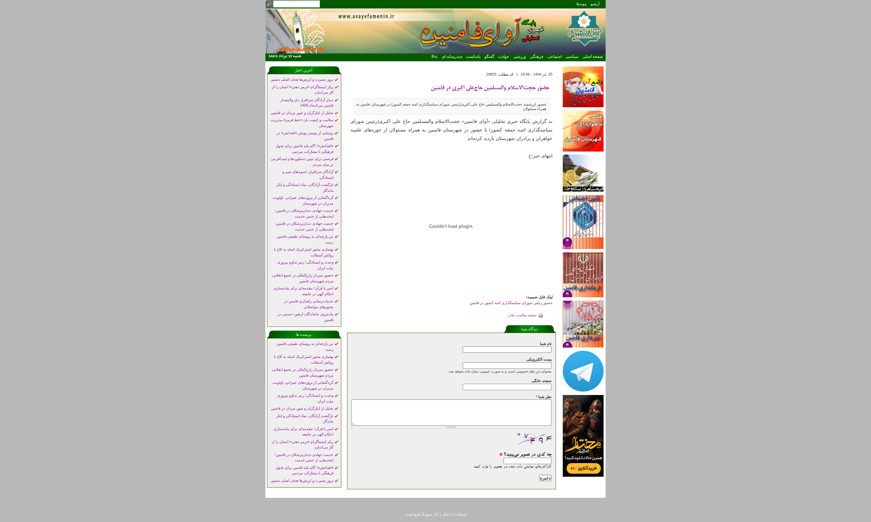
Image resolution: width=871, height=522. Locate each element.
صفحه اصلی (592, 56)
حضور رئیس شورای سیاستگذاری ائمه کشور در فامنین (511, 303)
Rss (434, 56)
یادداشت (473, 56)
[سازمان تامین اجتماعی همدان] (583, 248)
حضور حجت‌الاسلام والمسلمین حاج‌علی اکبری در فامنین (490, 88)
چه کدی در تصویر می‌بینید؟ (525, 455)
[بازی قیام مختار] (583, 475)
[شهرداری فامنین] (583, 346)
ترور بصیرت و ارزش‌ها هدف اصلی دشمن (301, 79)
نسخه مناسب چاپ (522, 315)
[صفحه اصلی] (435, 52)
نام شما (546, 344)
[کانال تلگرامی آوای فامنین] (583, 390)
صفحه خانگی (541, 381)
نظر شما (544, 397)
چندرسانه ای (452, 56)
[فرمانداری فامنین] (583, 296)
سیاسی (571, 56)
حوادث (503, 56)
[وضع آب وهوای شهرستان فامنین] (583, 106)
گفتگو (489, 56)
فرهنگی (536, 56)
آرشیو (595, 4)
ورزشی (519, 56)
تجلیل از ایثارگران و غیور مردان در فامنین (302, 113)
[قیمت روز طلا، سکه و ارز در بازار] (583, 190)
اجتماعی (554, 56)
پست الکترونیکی (539, 359)
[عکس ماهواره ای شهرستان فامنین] (583, 150)
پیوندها (581, 4)
